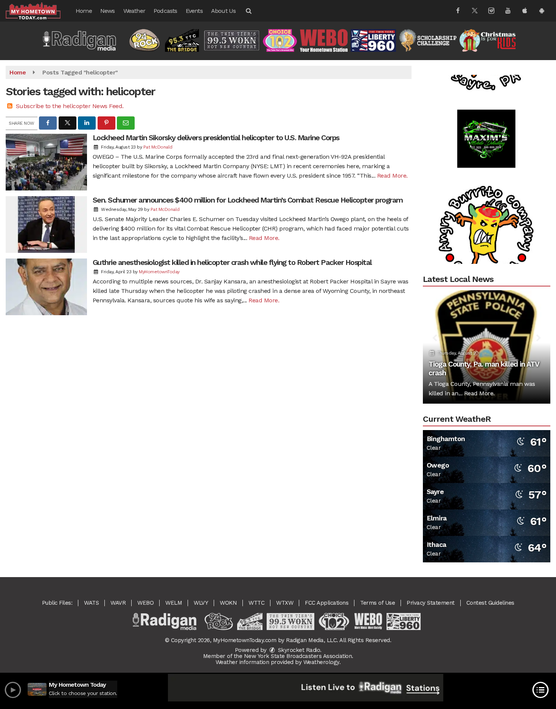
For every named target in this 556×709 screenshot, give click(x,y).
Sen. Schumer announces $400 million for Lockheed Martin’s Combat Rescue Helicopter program (248, 199)
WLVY (201, 602)
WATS (91, 602)
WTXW (284, 602)
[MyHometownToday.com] (39, 10)
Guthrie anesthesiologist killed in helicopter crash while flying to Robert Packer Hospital (232, 262)
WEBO (145, 602)
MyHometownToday (159, 271)
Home (84, 10)
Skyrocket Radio (298, 650)
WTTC (256, 602)
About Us (223, 10)
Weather (134, 10)
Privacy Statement (431, 602)
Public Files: (57, 602)
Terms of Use (377, 602)
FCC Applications (326, 602)
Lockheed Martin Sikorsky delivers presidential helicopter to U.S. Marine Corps (216, 137)
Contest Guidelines (490, 602)
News (107, 10)
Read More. (392, 175)
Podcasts (165, 10)
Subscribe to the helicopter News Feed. (70, 106)
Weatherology (321, 662)
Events (194, 10)
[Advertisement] (486, 125)
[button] (248, 10)
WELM (173, 602)
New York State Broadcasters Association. (298, 656)
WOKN (228, 602)
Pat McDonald (157, 147)
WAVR (118, 602)
